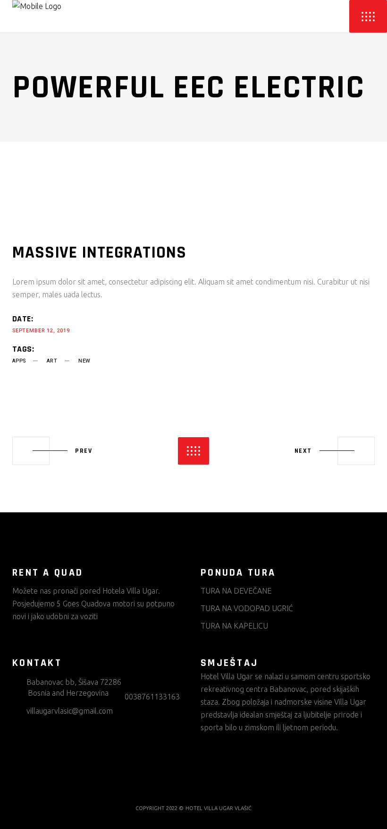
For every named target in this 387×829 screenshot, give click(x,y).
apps (19, 361)
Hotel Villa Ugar (227, 676)
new (84, 361)
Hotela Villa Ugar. (131, 591)
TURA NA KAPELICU (234, 626)
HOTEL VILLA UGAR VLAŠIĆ (218, 808)
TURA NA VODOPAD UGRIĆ (247, 608)
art (52, 361)
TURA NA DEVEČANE (236, 591)
